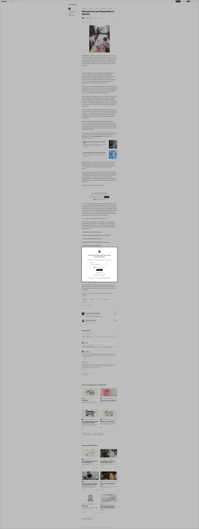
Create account (99, 269)
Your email (92, 262)
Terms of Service (104, 277)
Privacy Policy (109, 277)
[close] (115, 248)
